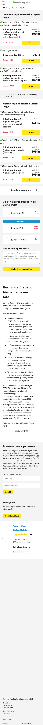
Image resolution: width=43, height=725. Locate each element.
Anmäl (8, 492)
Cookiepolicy (7, 713)
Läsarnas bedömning (27, 94)
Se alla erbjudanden (21, 190)
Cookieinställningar (9, 711)
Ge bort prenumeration (21, 269)
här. (28, 468)
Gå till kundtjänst (12, 516)
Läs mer (31, 43)
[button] (39, 538)
